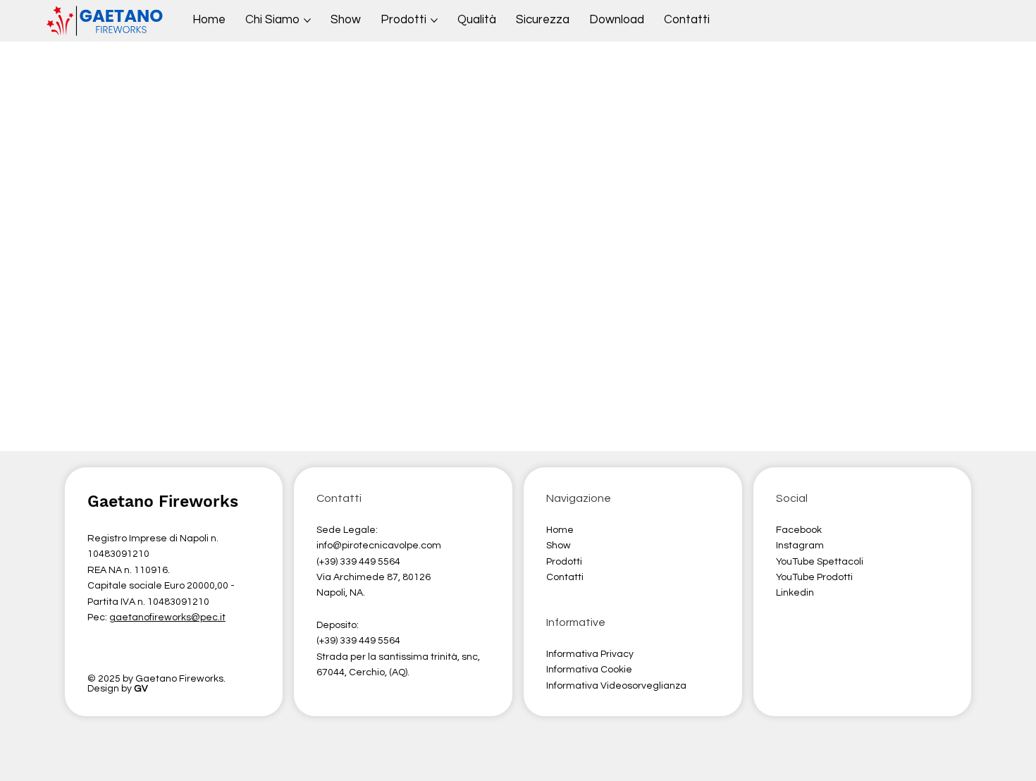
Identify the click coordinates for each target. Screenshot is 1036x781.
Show (558, 546)
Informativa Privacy (590, 654)
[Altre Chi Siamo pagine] (307, 20)
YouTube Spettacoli (819, 562)
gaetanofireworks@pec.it (167, 617)
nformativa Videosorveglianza (617, 686)
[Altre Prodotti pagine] (434, 20)
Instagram (800, 546)
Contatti (565, 577)
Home (561, 530)
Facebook (799, 530)
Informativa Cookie (589, 670)
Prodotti (564, 562)
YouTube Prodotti (814, 577)
